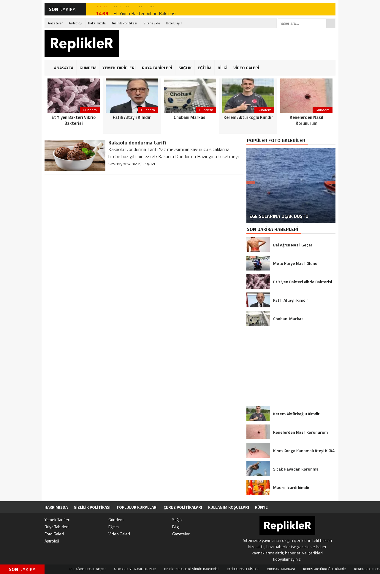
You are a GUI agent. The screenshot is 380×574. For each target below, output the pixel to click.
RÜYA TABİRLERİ (157, 68)
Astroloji (75, 23)
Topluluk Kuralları (137, 507)
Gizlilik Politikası (124, 23)
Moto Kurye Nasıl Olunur (117, 569)
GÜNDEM (88, 68)
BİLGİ (222, 68)
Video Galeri (119, 534)
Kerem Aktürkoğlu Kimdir (306, 569)
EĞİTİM (204, 68)
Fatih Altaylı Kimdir (225, 569)
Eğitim (113, 526)
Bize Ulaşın (174, 23)
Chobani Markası (263, 569)
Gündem (116, 519)
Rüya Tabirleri (57, 526)
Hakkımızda (97, 23)
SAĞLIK (184, 68)
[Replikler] (82, 44)
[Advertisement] (227, 43)
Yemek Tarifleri (57, 519)
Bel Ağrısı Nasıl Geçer (70, 569)
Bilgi (176, 526)
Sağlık (177, 519)
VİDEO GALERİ (246, 68)
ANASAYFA (63, 68)
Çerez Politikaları (183, 507)
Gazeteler (55, 23)
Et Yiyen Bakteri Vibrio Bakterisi (144, 9)
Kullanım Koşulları (228, 507)
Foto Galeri (54, 534)
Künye (261, 507)
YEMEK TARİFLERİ (119, 68)
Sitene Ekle (151, 23)
